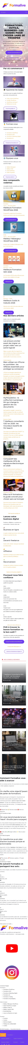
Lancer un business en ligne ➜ (14, 651)
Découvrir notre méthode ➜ (14, 625)
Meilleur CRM (10, 168)
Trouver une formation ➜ (14, 52)
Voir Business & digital (5, 861)
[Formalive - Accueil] (14, 930)
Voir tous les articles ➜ (14, 513)
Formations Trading (8, 996)
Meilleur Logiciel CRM (8, 1009)
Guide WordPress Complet (9, 1005)
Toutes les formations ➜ (12, 142)
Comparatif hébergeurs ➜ (14, 646)
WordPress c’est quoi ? (12, 102)
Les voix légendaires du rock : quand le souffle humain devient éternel (13, 767)
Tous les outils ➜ (10, 177)
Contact (5, 1020)
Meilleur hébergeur (11, 167)
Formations (10, 1035)
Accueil (3, 1035)
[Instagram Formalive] (12, 984)
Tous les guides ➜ (10, 108)
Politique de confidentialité (9, 1023)
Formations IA (10, 138)
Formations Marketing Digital (14, 136)
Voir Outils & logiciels (5, 835)
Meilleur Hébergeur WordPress (10, 1004)
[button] (26, 12)
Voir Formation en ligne (5, 813)
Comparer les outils (14, 57)
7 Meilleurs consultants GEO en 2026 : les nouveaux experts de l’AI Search (13, 676)
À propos (5, 1018)
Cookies (5, 1025)
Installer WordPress (11, 100)
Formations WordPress (12, 132)
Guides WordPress (18, 1038)
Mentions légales (7, 1022)
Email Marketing (7, 1011)
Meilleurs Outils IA (7, 1007)
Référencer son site (11, 104)
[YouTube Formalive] (12, 959)
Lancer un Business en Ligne (10, 1013)
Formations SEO (11, 134)
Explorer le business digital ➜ (14, 572)
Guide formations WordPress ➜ (14, 641)
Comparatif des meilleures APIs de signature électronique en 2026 (12, 699)
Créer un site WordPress (13, 98)
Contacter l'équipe (4, 985)
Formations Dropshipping (9, 998)
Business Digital (5, 1042)
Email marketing (10, 170)
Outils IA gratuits (11, 172)
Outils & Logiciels (5, 1038)
